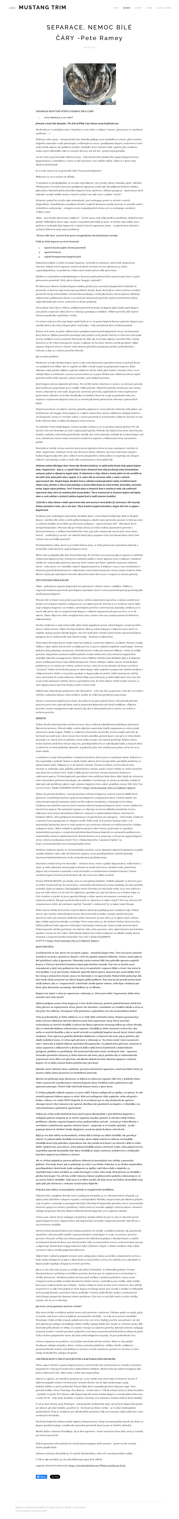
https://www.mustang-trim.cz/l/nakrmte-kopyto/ (109, 788)
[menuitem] (117, 7)
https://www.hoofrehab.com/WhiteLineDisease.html (97, 1465)
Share (43, 1477)
